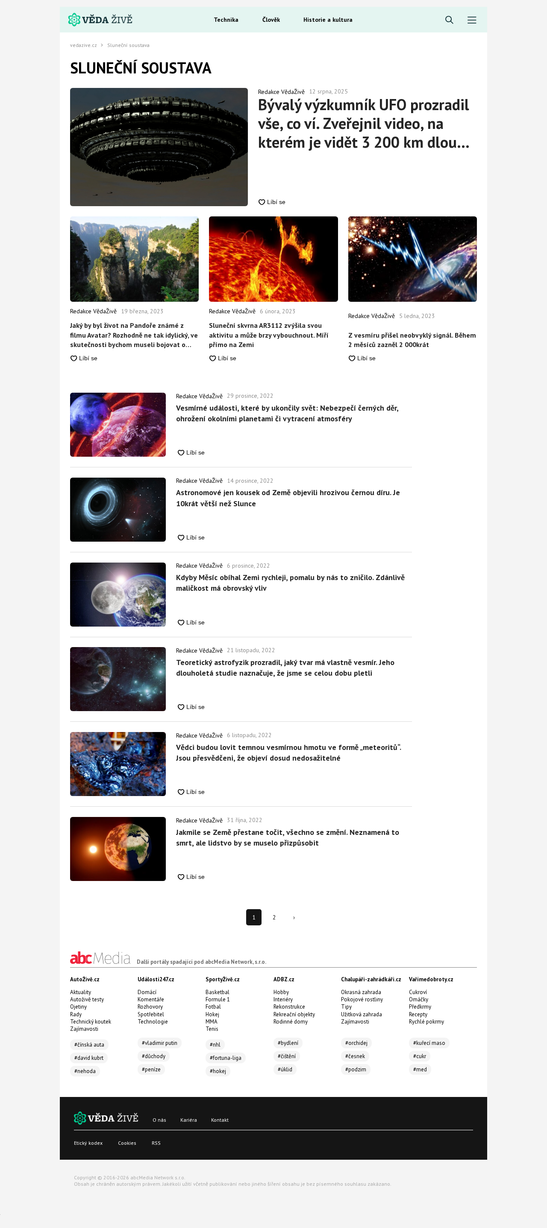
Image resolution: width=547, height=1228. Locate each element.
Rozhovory (150, 1006)
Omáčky (418, 999)
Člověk (271, 19)
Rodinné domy (291, 1021)
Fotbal (213, 1006)
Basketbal (217, 992)
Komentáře (151, 999)
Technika (226, 19)
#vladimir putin (159, 1043)
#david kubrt (88, 1058)
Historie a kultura (328, 19)
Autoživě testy (87, 999)
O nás (159, 1120)
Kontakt (220, 1120)
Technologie (153, 1021)
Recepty (418, 1014)
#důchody (153, 1056)
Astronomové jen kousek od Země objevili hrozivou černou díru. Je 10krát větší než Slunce (288, 497)
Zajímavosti (84, 1029)
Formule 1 (218, 999)
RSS (156, 1143)
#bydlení (288, 1043)
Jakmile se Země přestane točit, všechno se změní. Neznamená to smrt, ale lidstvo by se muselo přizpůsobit (287, 837)
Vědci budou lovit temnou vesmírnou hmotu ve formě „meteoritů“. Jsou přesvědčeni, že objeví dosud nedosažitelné (288, 752)
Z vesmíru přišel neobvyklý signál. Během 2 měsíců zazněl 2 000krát (412, 340)
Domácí (147, 992)
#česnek (355, 1056)
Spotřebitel (151, 1014)
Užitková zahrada (361, 1014)
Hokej (212, 1014)
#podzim (355, 1069)
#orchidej (356, 1043)
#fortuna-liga (225, 1058)
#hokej (218, 1071)
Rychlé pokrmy (426, 1021)
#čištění (287, 1056)
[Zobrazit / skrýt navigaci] (472, 20)
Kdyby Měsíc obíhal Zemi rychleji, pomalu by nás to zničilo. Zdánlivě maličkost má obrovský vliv (290, 582)
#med (420, 1069)
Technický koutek (90, 1021)
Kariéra (188, 1120)
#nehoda (85, 1071)
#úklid (285, 1069)
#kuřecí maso (429, 1043)
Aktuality (80, 992)
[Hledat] (449, 20)
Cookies (127, 1143)
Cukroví (418, 992)
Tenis (212, 1029)
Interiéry (283, 999)
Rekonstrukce (289, 1006)
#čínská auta (89, 1044)
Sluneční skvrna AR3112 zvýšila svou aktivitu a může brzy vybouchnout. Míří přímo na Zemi (269, 335)
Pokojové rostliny (362, 999)
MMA (212, 1021)
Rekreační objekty (294, 1014)
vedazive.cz (83, 45)
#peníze (151, 1069)
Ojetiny (78, 1006)
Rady (76, 1014)
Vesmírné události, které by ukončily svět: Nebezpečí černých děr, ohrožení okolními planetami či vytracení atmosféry (287, 413)
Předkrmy (420, 1006)
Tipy (346, 1006)
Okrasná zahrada (361, 992)
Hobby (281, 992)
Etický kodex (88, 1143)
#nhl (215, 1044)
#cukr (419, 1056)
